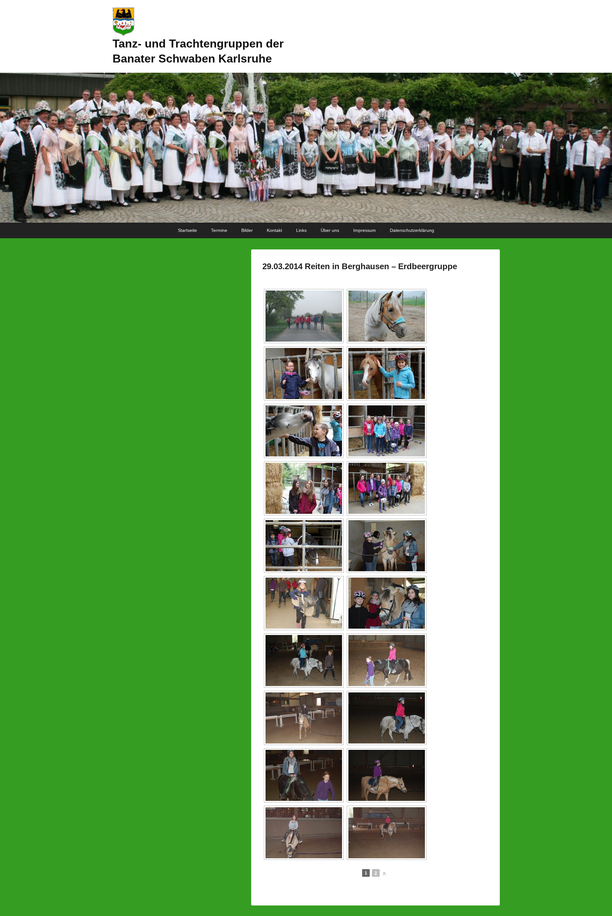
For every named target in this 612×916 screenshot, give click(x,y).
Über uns (330, 230)
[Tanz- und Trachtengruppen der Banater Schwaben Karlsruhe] (306, 148)
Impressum (364, 230)
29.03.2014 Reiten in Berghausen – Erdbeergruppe (359, 266)
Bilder (247, 230)
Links (301, 230)
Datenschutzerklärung (412, 230)
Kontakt (274, 230)
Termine (219, 230)
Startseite (187, 230)
